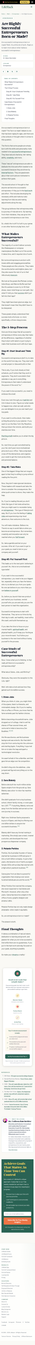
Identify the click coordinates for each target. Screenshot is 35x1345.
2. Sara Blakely (11, 111)
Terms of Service (6, 1336)
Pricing (3, 1277)
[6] (31, 879)
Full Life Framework (6, 1256)
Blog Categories (6, 1309)
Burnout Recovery (6, 1283)
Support (3, 1317)
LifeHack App (5, 1267)
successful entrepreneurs (21, 152)
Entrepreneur (15, 14)
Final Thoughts (10, 118)
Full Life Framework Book (8, 1270)
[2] (12, 730)
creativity (10, 158)
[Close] (32, 2)
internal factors (7, 173)
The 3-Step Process (11, 88)
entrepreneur (9, 510)
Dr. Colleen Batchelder (9, 58)
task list (26, 400)
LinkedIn (3, 1325)
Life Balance (4, 1259)
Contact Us (4, 1304)
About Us (4, 1301)
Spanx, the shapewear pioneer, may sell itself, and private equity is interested (17, 1094)
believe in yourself (11, 590)
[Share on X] (12, 71)
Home (3, 14)
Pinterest (18, 1322)
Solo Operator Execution (8, 1296)
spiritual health (18, 629)
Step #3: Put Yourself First (15, 98)
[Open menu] (31, 6)
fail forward (19, 537)
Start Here (5, 1249)
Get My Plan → (25, 2)
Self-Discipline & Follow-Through (10, 1286)
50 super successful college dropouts (22, 1076)
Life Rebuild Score (6, 1254)
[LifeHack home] (7, 6)
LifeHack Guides (5, 1251)
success (21, 293)
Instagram (11, 1322)
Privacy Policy (16, 1336)
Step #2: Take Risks (13, 95)
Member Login (5, 1314)
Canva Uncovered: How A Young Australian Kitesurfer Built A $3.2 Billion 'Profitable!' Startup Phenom (16, 1107)
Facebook (4, 1322)
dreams (15, 955)
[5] (27, 867)
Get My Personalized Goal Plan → (17, 1056)
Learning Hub (5, 1275)
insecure (14, 275)
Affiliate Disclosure (26, 1336)
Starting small (6, 436)
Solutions (5, 1281)
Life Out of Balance (6, 1291)
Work (8, 14)
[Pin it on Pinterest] (8, 71)
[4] (19, 826)
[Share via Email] (17, 71)
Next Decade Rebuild (7, 1293)
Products (5, 1265)
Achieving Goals (5, 1261)
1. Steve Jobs (10, 108)
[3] (10, 805)
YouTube (27, 1322)
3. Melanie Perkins (12, 115)
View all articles (12, 1150)
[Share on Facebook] (3, 71)
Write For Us (4, 1312)
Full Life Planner (5, 1272)
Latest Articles (5, 1307)
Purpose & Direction (7, 1288)
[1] (10, 730)
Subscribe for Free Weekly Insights (17, 1221)
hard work (28, 190)
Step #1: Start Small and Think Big (17, 91)
